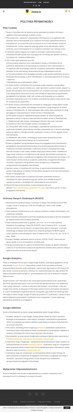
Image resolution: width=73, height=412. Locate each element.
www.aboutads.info (33, 350)
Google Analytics (19, 265)
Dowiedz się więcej (37, 410)
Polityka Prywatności (27, 402)
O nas (40, 2)
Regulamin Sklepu (44, 402)
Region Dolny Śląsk (30, 2)
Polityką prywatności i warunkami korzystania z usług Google (30, 339)
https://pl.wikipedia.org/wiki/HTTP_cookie (29, 188)
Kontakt (46, 2)
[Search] (69, 11)
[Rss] (39, 5)
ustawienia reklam (35, 345)
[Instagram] (36, 5)
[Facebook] (33, 5)
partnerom (41, 328)
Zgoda (67, 408)
